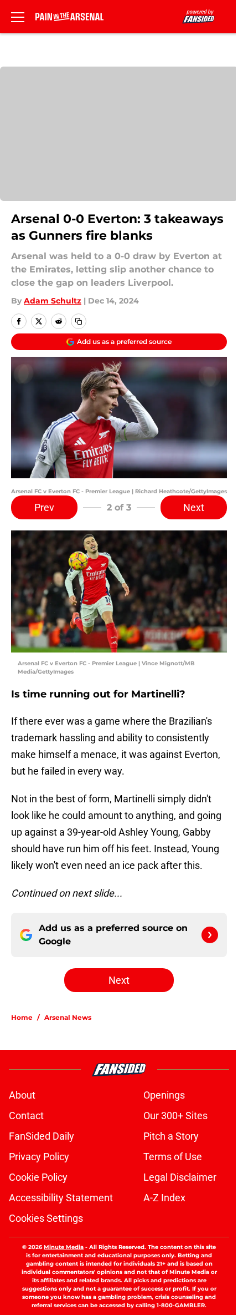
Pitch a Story (171, 1136)
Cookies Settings (46, 1218)
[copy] (78, 321)
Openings (164, 1095)
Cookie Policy (38, 1177)
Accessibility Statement (61, 1197)
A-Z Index (164, 1197)
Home (22, 1017)
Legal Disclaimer (179, 1177)
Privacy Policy (39, 1156)
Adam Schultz (52, 301)
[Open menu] (17, 16)
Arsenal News (67, 1017)
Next (193, 507)
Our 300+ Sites (175, 1115)
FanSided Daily (41, 1136)
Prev (44, 507)
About (22, 1095)
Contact (26, 1115)
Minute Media (64, 1247)
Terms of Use (172, 1156)
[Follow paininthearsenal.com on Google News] (209, 935)
